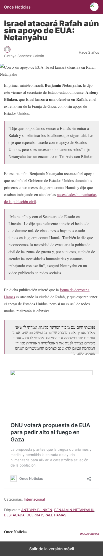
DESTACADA (14, 515)
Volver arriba (89, 534)
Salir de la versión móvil (51, 548)
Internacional (34, 499)
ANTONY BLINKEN (36, 510)
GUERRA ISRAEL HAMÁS (46, 515)
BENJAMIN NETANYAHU (74, 510)
